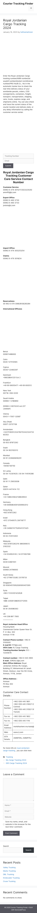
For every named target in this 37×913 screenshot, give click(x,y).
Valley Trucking (9, 867)
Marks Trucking (9, 871)
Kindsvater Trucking (11, 878)
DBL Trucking (8, 874)
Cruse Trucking (9, 881)
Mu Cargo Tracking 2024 (16, 760)
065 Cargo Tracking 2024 (16, 763)
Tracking (9, 757)
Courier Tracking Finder (18, 3)
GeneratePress (20, 910)
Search (6, 846)
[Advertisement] (18, 55)
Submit (8, 166)
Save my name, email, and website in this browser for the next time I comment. (18, 824)
